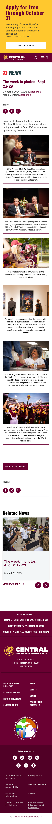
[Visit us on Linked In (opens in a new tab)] (26, 765)
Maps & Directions (12, 699)
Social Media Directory (36, 703)
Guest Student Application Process (26, 626)
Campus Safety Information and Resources (36, 805)
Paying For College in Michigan (14, 803)
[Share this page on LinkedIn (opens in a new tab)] (19, 490)
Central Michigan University (27, 816)
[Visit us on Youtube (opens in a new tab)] (30, 758)
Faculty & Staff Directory (11, 684)
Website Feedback (37, 784)
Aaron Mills (35, 91)
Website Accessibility (11, 785)
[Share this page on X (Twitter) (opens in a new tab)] (12, 490)
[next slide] (46, 585)
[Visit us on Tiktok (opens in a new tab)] (18, 765)
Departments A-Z (11, 692)
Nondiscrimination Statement (14, 776)
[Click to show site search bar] (44, 57)
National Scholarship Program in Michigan (26, 620)
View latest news (15, 467)
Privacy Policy (35, 775)
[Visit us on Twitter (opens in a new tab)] (22, 758)
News (32, 683)
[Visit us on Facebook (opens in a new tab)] (15, 758)
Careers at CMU (10, 705)
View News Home (11, 584)
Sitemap (32, 793)
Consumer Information (11, 794)
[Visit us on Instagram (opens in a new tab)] (37, 758)
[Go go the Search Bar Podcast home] (33, 765)
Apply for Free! (26, 45)
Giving (33, 696)
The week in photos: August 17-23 (20, 563)
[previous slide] (38, 585)
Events (33, 689)
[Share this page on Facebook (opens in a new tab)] (6, 490)
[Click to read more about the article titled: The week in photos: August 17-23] (26, 534)
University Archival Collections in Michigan (26, 631)
